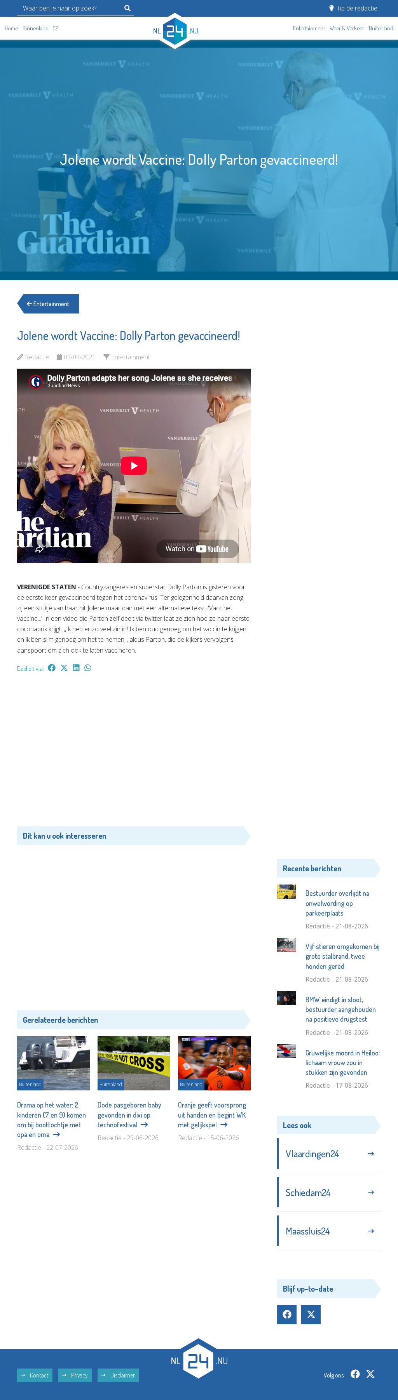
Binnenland (36, 28)
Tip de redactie (356, 8)
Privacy (79, 1375)
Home (11, 28)
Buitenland (381, 28)
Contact (39, 1375)
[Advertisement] (134, 753)
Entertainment (309, 28)
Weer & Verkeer (347, 28)
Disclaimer (122, 1375)
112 (55, 28)
